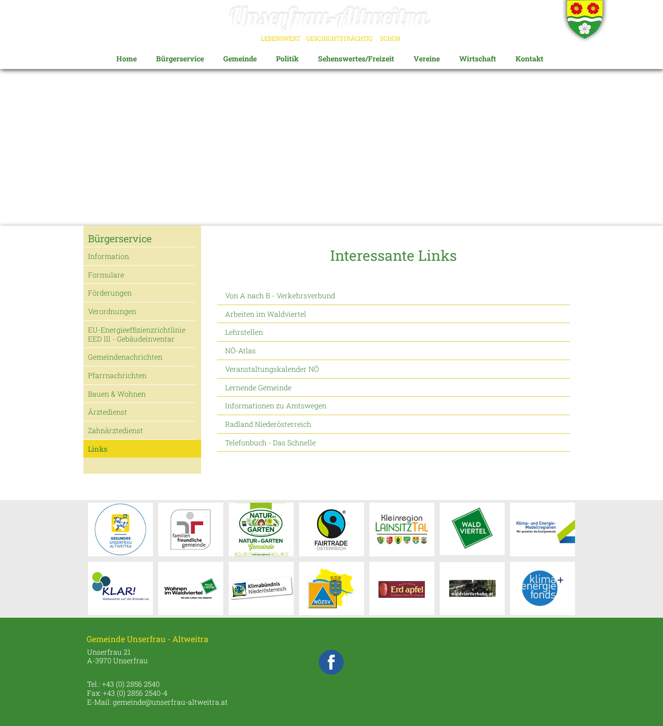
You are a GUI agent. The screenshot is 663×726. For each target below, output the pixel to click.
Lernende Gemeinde (258, 387)
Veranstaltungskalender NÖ (272, 369)
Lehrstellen (244, 332)
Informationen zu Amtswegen (276, 405)
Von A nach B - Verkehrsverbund (280, 295)
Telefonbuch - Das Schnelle (270, 442)
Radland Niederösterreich (268, 424)
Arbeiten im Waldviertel (265, 314)
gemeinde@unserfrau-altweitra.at (170, 702)
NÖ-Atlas (240, 350)
